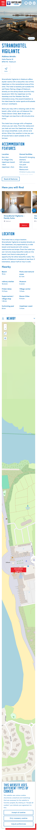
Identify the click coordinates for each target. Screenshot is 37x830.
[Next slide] (34, 20)
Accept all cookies (18, 812)
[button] (18, 571)
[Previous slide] (2, 20)
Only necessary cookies (18, 818)
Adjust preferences (18, 824)
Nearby (11, 318)
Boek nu (24, 225)
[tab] (31, 38)
